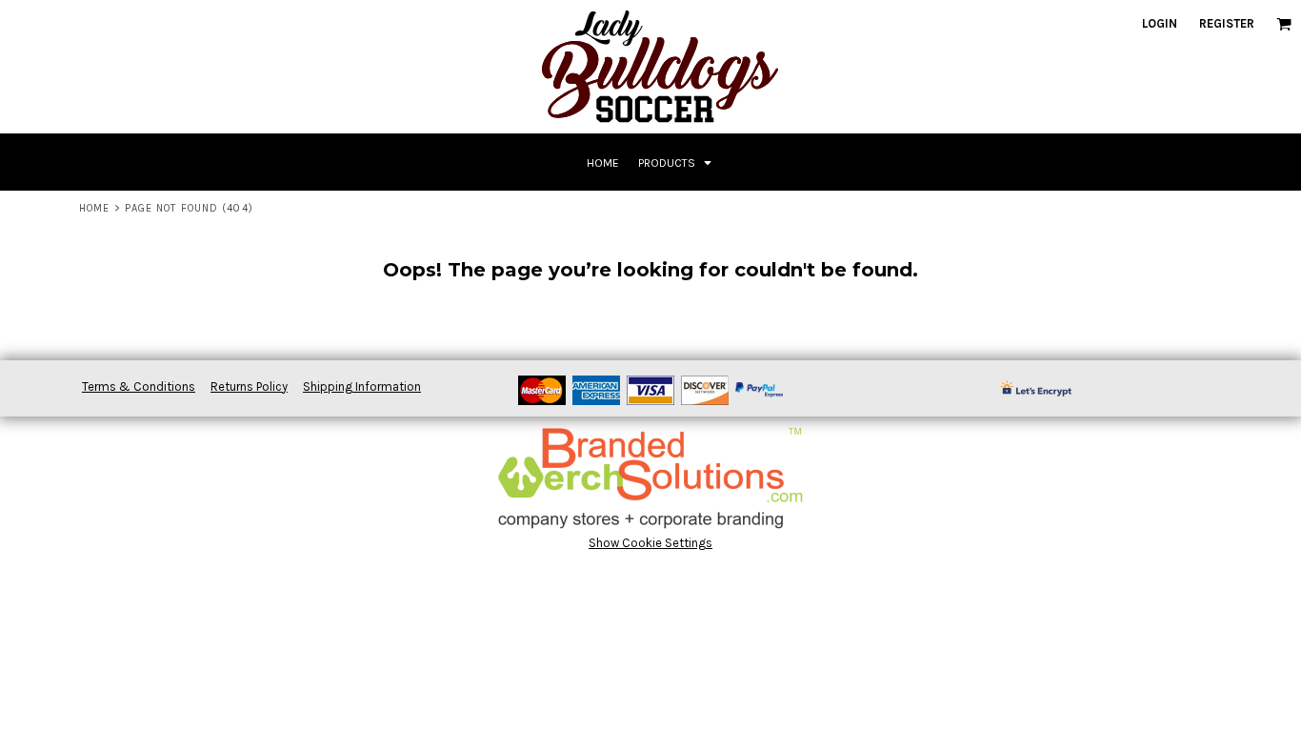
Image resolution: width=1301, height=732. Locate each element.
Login (1159, 23)
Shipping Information (362, 386)
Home (94, 208)
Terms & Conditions (138, 386)
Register (1226, 23)
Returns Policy (249, 386)
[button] (1283, 23)
